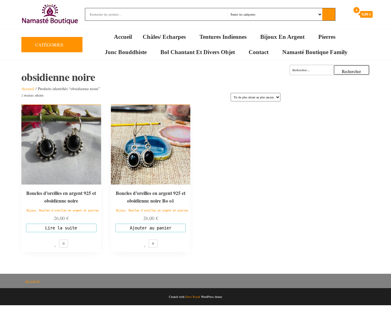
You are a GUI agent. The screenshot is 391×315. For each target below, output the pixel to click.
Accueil (123, 37)
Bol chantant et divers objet (197, 52)
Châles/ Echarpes (164, 37)
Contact (259, 52)
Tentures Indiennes (223, 37)
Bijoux (31, 210)
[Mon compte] (345, 14)
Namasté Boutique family (315, 52)
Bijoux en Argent (282, 37)
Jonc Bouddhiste (126, 52)
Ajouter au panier (150, 227)
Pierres (326, 37)
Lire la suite (61, 227)
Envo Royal (192, 297)
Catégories (49, 45)
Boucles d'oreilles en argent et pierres (69, 210)
